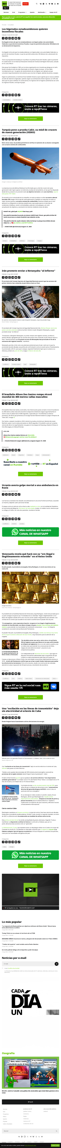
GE (14, 417)
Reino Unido (29, 678)
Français (42, 1142)
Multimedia (41, 12)
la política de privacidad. (14, 968)
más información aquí (30, 1145)
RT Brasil (17, 1142)
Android (46, 1111)
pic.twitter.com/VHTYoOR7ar (23, 223)
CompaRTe (10, 1142)
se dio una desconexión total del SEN (43, 785)
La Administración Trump (9, 828)
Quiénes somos (27, 1111)
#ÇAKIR (20, 211)
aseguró (45, 627)
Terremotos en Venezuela (42, 678)
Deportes (21, 455)
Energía (11, 847)
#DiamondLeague (11, 437)
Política (20, 678)
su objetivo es (45, 829)
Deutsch (29, 1142)
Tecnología (31, 241)
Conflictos (5, 364)
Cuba (4, 847)
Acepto (12, 968)
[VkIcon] (40, 4)
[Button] (37, 4)
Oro (13, 678)
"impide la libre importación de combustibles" (37, 798)
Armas (5, 241)
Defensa (22, 241)
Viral (13, 12)
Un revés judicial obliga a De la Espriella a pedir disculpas (20, 950)
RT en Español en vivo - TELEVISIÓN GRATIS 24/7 (19, 908)
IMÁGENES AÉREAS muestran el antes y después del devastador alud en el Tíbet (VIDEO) (29, 939)
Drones (14, 524)
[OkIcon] (55, 4)
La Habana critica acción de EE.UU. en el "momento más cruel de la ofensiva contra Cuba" (10, 799)
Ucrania (22, 524)
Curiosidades (6, 100)
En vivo (25, 4)
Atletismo (5, 455)
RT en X (30, 1102)
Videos (4, 1116)
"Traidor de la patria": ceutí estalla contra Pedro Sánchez (20, 944)
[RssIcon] (39, 1136)
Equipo (25, 1116)
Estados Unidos (18, 100)
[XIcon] (46, 4)
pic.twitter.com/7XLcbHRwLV (27, 437)
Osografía (8, 1053)
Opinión (32, 12)
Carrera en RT (26, 1121)
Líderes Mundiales (7, 1124)
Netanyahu (33, 364)
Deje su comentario (30, 119)
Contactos (26, 1114)
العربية (23, 1142)
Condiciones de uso (28, 1123)
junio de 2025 (18, 351)
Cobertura (26, 1119)
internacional (46, 455)
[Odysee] (25, 1136)
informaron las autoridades (27, 508)
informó (4, 768)
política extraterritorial (11, 820)
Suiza (37, 455)
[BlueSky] (52, 4)
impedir (51, 829)
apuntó (18, 778)
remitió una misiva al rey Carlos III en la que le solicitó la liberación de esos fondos (30, 634)
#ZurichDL (31, 435)
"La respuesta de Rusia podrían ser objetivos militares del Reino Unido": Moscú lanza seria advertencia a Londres (29, 927)
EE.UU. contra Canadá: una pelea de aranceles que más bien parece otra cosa (30, 1092)
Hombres (29, 455)
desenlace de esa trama (42, 654)
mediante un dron (35, 506)
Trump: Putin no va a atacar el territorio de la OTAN (18, 933)
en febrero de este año (34, 351)
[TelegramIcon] (49, 4)
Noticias (6, 12)
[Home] (4, 3)
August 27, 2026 (26, 227)
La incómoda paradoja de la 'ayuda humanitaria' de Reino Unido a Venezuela (10, 653)
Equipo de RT (53, 12)
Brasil (13, 455)
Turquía (39, 241)
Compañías (13, 241)
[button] (30, 889)
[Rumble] (43, 4)
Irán (25, 364)
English (35, 1142)
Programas (21, 12)
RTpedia (5, 1121)
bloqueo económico (23, 812)
